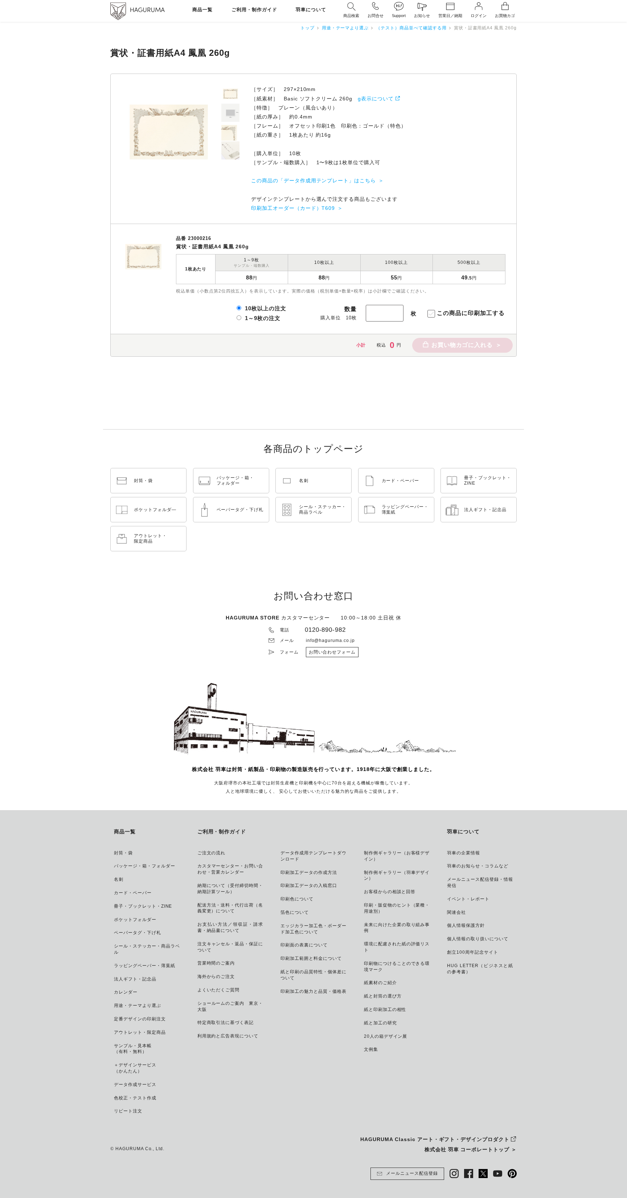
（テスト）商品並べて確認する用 (411, 27)
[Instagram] (454, 1173)
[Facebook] (468, 1173)
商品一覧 (202, 10)
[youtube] (497, 1173)
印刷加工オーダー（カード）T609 (293, 208)
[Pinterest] (512, 1173)
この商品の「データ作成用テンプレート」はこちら (313, 180)
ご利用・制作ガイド (254, 10)
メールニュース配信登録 (412, 1173)
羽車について (311, 10)
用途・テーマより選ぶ (345, 27)
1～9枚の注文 (262, 318)
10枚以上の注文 (265, 308)
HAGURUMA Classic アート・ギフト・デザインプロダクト (434, 1139)
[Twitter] (483, 1173)
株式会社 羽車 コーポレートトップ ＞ (471, 1149)
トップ (307, 27)
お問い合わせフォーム (332, 652)
